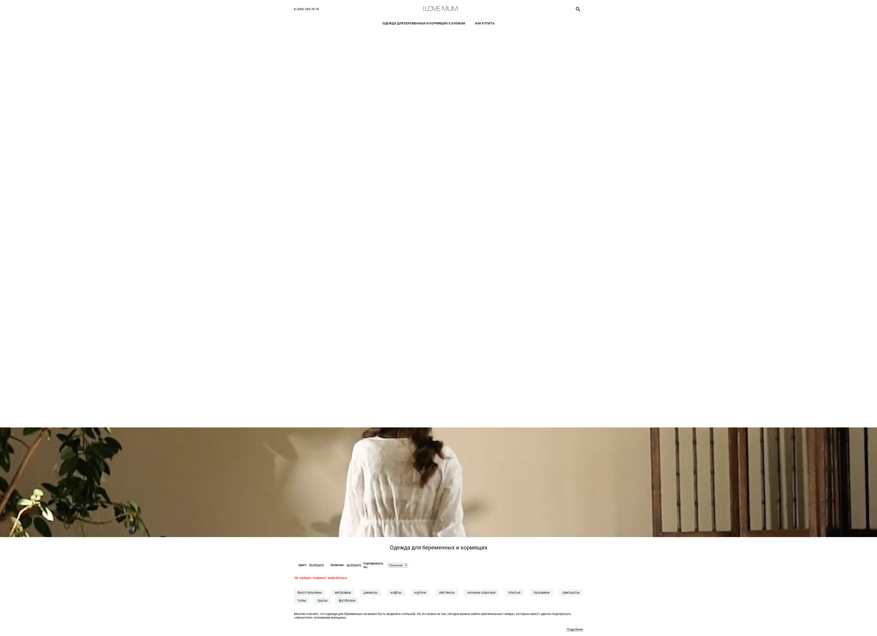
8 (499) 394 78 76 (306, 9)
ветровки (343, 592)
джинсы (370, 592)
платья (514, 592)
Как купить (485, 23)
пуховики (541, 592)
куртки (420, 592)
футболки (347, 600)
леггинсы (447, 592)
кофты (396, 592)
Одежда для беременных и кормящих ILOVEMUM (423, 23)
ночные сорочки (481, 592)
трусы (322, 600)
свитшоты (571, 592)
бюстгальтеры (309, 592)
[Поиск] (576, 8)
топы (301, 600)
